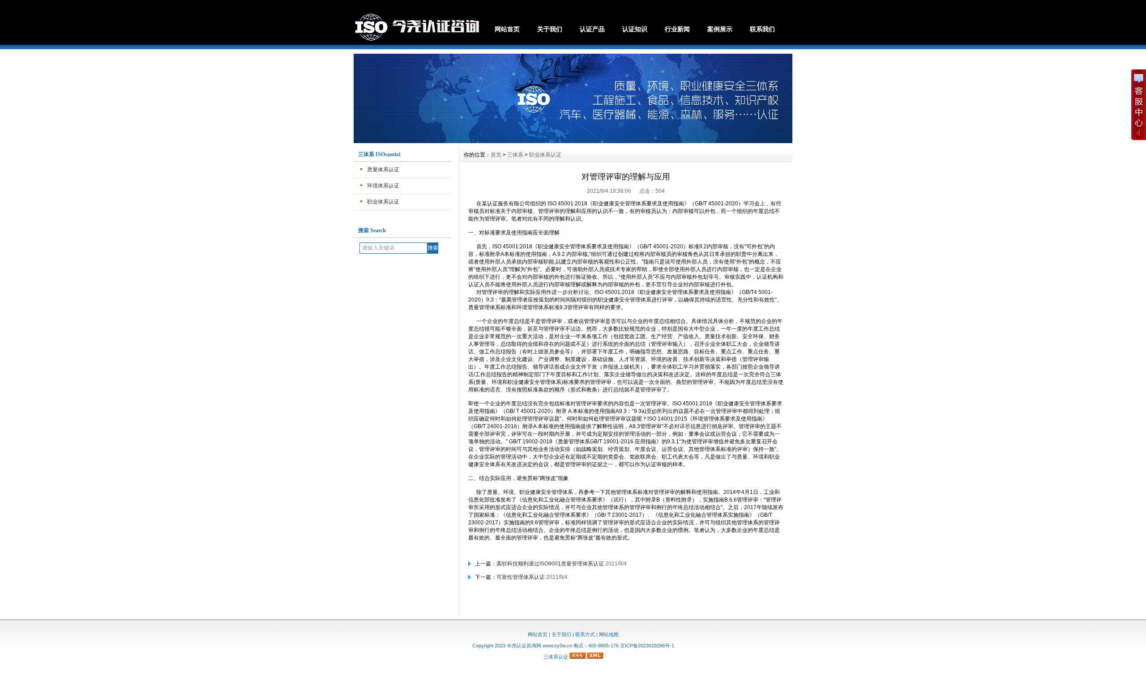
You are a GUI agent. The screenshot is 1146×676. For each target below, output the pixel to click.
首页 (496, 155)
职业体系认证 (383, 202)
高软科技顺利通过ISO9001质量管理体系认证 (550, 564)
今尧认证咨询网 (524, 645)
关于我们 (549, 29)
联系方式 (585, 634)
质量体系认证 (383, 169)
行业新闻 (677, 29)
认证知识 (634, 29)
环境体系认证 (383, 186)
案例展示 (719, 29)
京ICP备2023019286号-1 (647, 645)
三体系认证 (555, 656)
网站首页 (507, 29)
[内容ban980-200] (573, 141)
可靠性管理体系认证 (520, 577)
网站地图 (609, 634)
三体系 (515, 155)
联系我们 (762, 29)
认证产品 (592, 29)
